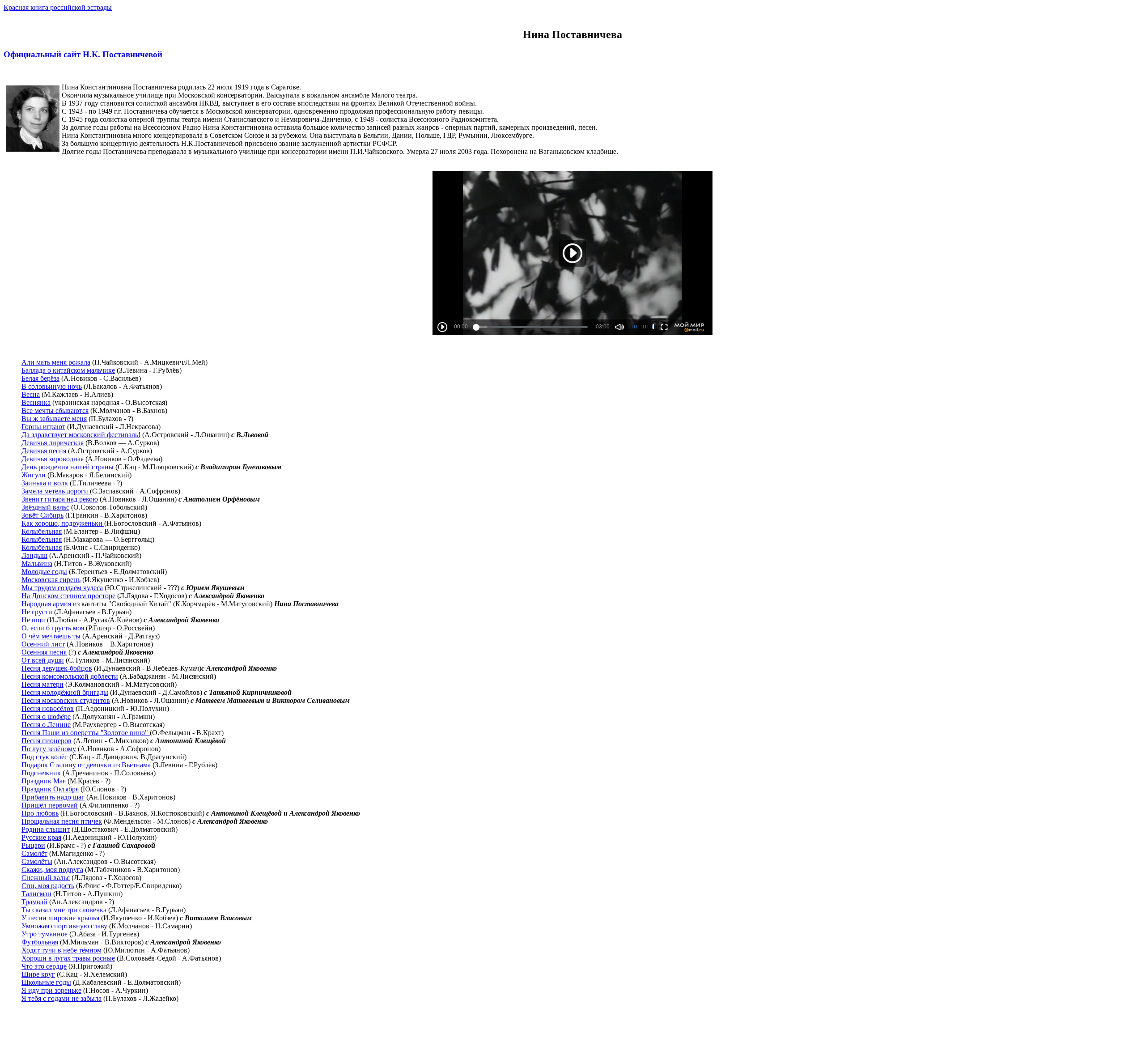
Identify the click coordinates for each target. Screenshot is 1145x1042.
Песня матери (42, 684)
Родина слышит (45, 829)
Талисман (36, 893)
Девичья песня (43, 451)
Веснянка (36, 402)
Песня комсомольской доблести (69, 676)
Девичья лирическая (52, 443)
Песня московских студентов (65, 700)
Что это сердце (44, 966)
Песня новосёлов (47, 708)
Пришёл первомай (49, 805)
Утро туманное (44, 934)
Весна (30, 394)
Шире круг (38, 974)
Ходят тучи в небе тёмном (61, 950)
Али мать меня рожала (55, 362)
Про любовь (40, 813)
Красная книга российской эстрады (58, 7)
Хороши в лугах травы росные (68, 958)
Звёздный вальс (45, 507)
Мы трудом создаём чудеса (62, 587)
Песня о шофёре (46, 716)
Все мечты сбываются (55, 410)
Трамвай (34, 902)
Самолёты (36, 861)
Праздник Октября (50, 789)
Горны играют (43, 426)
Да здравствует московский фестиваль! (80, 434)
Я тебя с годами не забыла (61, 998)
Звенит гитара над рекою (59, 499)
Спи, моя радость (47, 885)
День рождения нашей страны (67, 467)
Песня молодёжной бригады (64, 692)
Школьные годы (46, 982)
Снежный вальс (45, 877)
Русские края (41, 837)
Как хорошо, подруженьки (62, 523)
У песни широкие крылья (60, 918)
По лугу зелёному (48, 749)
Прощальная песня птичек (61, 821)
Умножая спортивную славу (64, 926)
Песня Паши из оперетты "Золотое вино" (85, 732)
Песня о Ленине (46, 724)
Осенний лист (43, 644)
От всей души (42, 660)
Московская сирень (51, 579)
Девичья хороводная (52, 459)
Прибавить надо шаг (53, 797)
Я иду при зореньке (51, 990)
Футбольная (39, 942)
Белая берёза (40, 378)
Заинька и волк (44, 483)
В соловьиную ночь (51, 386)
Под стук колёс (44, 757)
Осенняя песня (44, 652)
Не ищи (33, 620)
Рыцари (33, 845)
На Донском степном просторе (68, 596)
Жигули (33, 475)
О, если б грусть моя (52, 628)
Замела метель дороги (55, 491)
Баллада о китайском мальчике (68, 370)
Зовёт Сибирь (42, 515)
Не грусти (36, 612)
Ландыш (34, 555)
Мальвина (36, 563)
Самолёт (34, 853)
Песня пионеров (46, 740)
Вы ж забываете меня (54, 418)
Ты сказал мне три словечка (63, 910)
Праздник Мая (43, 781)
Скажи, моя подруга (52, 869)
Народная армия (46, 604)
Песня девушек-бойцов (56, 668)
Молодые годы (44, 571)
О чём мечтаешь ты (51, 636)
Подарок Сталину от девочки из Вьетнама (86, 765)
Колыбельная (41, 531)
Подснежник (41, 773)
